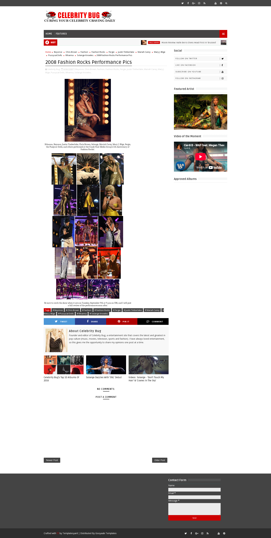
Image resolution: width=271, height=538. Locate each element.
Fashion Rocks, (113, 69)
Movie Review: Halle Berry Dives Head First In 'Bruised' (174, 42)
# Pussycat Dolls (66, 313)
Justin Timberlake (126, 52)
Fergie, (123, 69)
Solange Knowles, (82, 72)
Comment (157, 321)
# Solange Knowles (99, 313)
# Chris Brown (72, 310)
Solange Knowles (85, 55)
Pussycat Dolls (55, 55)
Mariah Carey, (150, 69)
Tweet (63, 321)
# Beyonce (58, 310)
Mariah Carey (144, 52)
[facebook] (188, 3)
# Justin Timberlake (133, 310)
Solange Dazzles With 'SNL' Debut (104, 377)
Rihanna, (70, 72)
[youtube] (215, 3)
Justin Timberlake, (135, 69)
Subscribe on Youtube (188, 72)
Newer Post (52, 460)
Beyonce (58, 52)
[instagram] (199, 3)
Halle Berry (139, 42)
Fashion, (101, 69)
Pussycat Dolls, (58, 72)
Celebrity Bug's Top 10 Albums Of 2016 (61, 379)
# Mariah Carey (152, 310)
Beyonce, (79, 69)
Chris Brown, (91, 69)
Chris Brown (71, 52)
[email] (210, 3)
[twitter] (182, 3)
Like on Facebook (185, 65)
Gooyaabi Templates (106, 533)
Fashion (84, 52)
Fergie (111, 52)
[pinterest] (221, 3)
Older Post (159, 460)
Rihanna (70, 55)
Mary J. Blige (159, 52)
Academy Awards (221, 42)
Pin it (126, 321)
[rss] (204, 3)
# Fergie (117, 310)
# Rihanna (82, 313)
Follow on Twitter (186, 58)
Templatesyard (70, 533)
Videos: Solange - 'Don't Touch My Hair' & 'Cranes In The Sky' (146, 379)
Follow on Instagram (188, 78)
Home (49, 33)
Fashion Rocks (98, 52)
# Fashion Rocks (102, 310)
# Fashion (86, 310)
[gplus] (193, 3)
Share (94, 321)
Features (61, 33)
